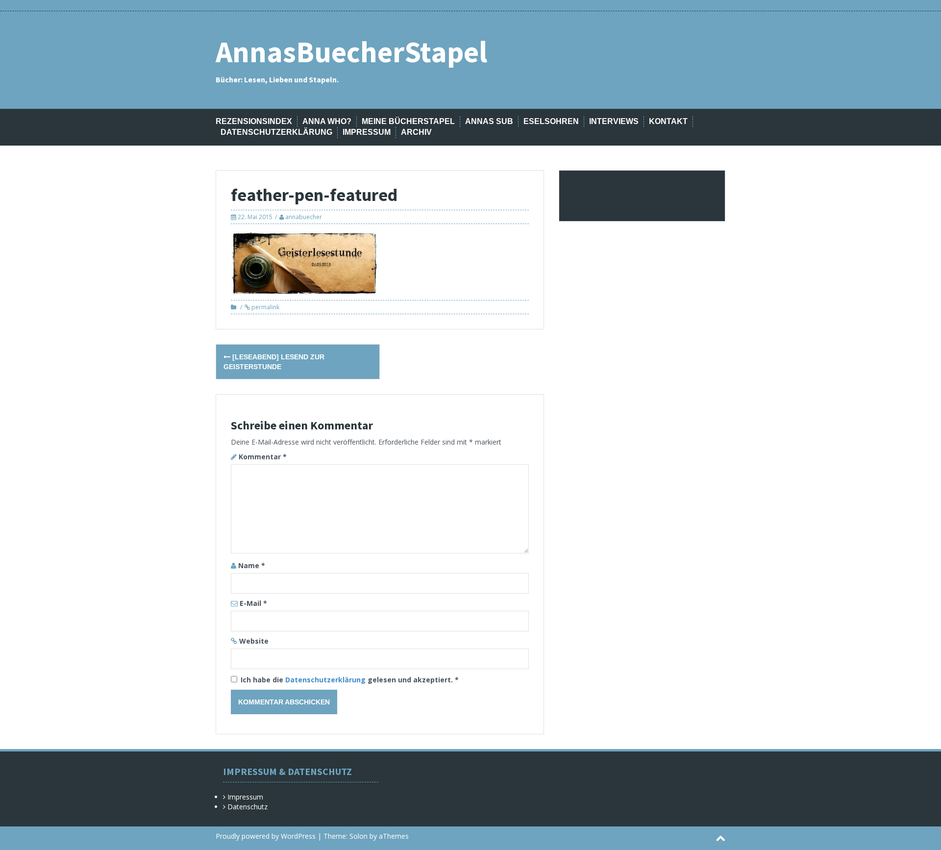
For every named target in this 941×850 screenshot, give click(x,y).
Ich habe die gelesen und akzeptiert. (350, 679)
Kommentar (263, 456)
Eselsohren (551, 121)
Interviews (614, 121)
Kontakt (668, 121)
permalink (264, 307)
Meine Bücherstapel (408, 121)
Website (254, 641)
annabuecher (303, 217)
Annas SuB (489, 121)
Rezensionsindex (254, 121)
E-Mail (253, 603)
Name (251, 565)
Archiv (416, 132)
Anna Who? (326, 121)
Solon (358, 836)
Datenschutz (247, 806)
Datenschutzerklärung (276, 132)
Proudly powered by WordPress (266, 836)
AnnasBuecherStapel (351, 51)
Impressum (367, 132)
